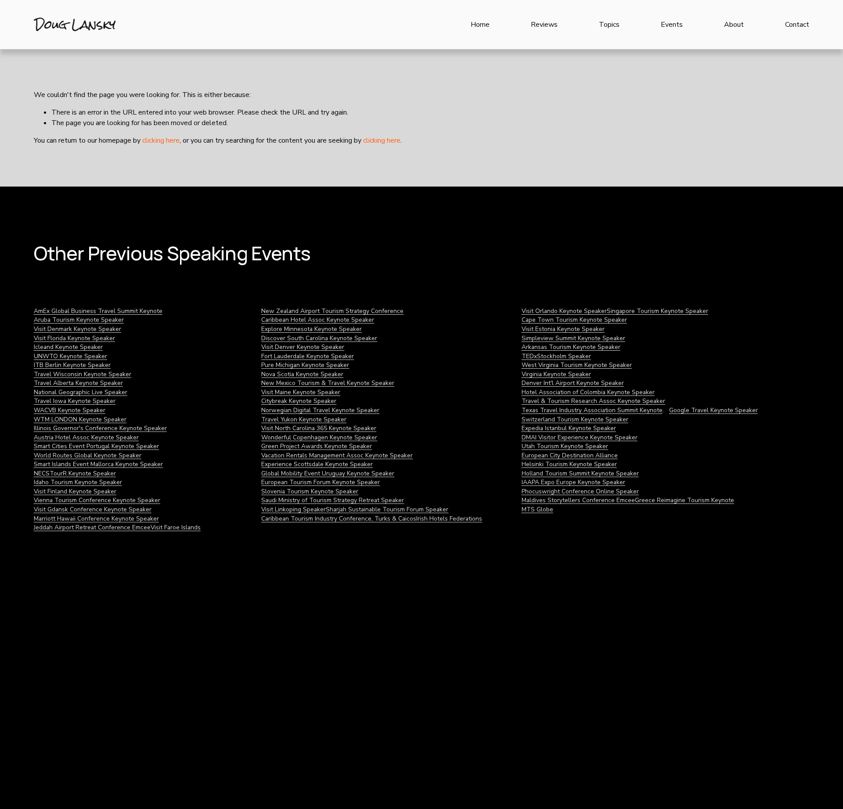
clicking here (161, 140)
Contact (797, 24)
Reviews (544, 24)
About (734, 24)
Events (672, 24)
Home (480, 24)
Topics (609, 24)
